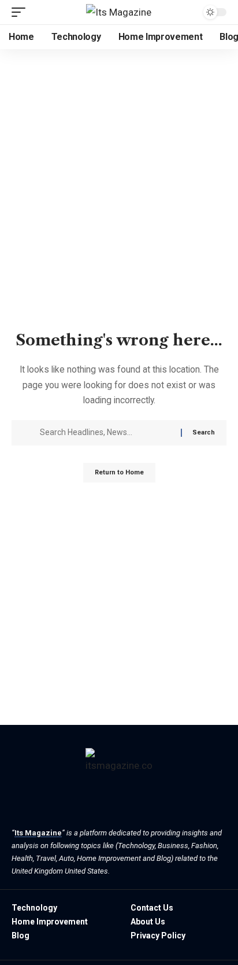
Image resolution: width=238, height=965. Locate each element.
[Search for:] (106, 432)
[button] (21, 12)
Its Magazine (38, 832)
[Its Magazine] (118, 12)
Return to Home (119, 472)
